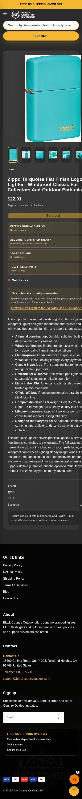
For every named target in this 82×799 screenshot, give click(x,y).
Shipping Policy (13, 578)
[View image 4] (53, 155)
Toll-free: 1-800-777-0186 (20, 672)
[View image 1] (13, 155)
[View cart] (74, 779)
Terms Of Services (15, 585)
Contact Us (10, 598)
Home (11, 169)
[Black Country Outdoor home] (23, 15)
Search (41, 35)
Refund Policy (12, 572)
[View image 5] (66, 155)
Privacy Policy (12, 565)
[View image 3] (40, 155)
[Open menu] (5, 15)
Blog (6, 591)
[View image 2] (26, 155)
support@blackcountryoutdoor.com (26, 678)
